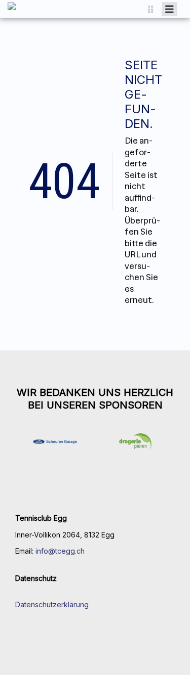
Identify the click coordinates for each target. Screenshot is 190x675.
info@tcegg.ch (60, 551)
